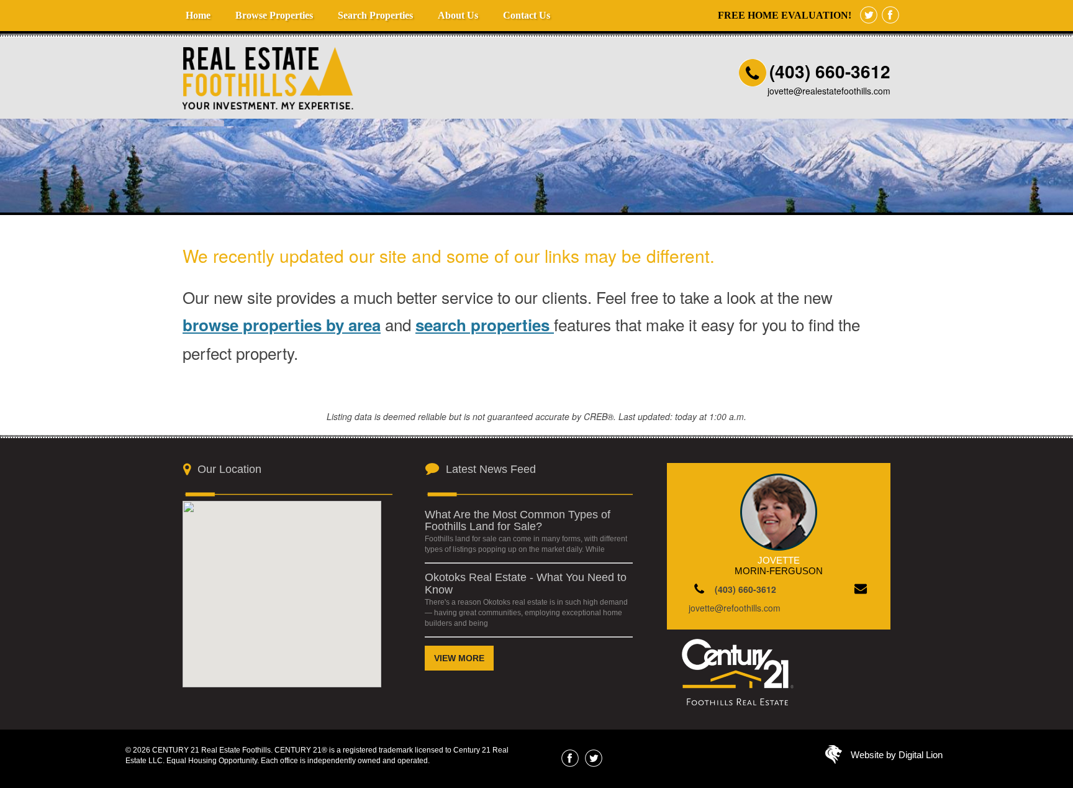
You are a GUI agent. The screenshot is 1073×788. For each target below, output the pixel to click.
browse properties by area (282, 324)
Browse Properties (274, 15)
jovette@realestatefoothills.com (828, 91)
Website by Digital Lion (897, 754)
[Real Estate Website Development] (833, 757)
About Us (458, 15)
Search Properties (375, 15)
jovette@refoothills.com (735, 608)
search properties (484, 324)
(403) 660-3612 (829, 71)
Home (198, 15)
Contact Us (526, 15)
